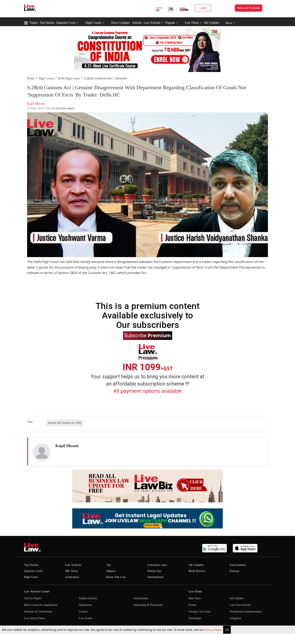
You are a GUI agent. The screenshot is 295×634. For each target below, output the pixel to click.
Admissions (85, 604)
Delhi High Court (69, 78)
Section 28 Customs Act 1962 (64, 422)
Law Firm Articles (240, 604)
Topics (33, 22)
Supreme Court (65, 22)
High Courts (93, 22)
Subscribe (147, 335)
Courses (83, 611)
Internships (195, 618)
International (156, 577)
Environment (238, 564)
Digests (170, 22)
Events (192, 604)
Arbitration (72, 577)
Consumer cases (157, 564)
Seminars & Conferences (38, 611)
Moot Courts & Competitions (40, 604)
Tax (108, 564)
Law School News (34, 618)
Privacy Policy (213, 629)
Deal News (195, 598)
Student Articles (88, 598)
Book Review (197, 570)
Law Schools (152, 22)
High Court (31, 577)
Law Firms (192, 22)
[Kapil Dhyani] (42, 452)
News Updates (120, 22)
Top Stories (47, 22)
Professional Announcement (245, 611)
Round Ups (154, 570)
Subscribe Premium (248, 7)
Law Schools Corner (37, 591)
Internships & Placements (148, 604)
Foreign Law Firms (200, 611)
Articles (137, 22)
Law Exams (85, 618)
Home (31, 78)
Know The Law (116, 577)
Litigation (235, 618)
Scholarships (141, 598)
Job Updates (211, 22)
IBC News (71, 570)
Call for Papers (32, 598)
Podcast (234, 570)
